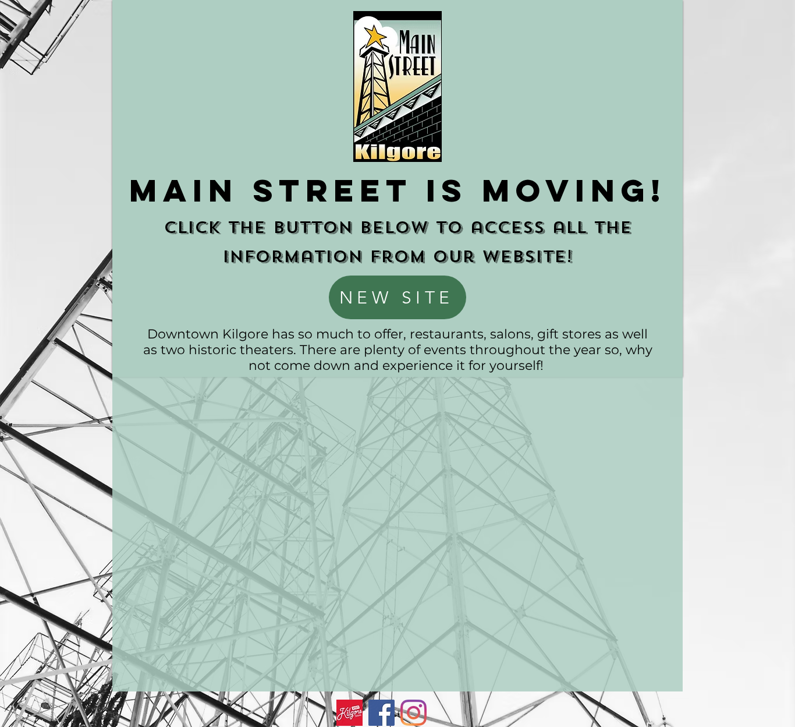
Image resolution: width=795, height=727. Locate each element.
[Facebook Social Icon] (381, 713)
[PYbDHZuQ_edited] (349, 713)
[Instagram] (413, 713)
